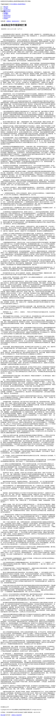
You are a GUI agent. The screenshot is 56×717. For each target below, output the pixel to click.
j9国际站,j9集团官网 (16, 715)
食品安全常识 (7, 15)
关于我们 (6, 14)
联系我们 (6, 18)
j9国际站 (8, 21)
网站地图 (3, 715)
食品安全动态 (7, 17)
